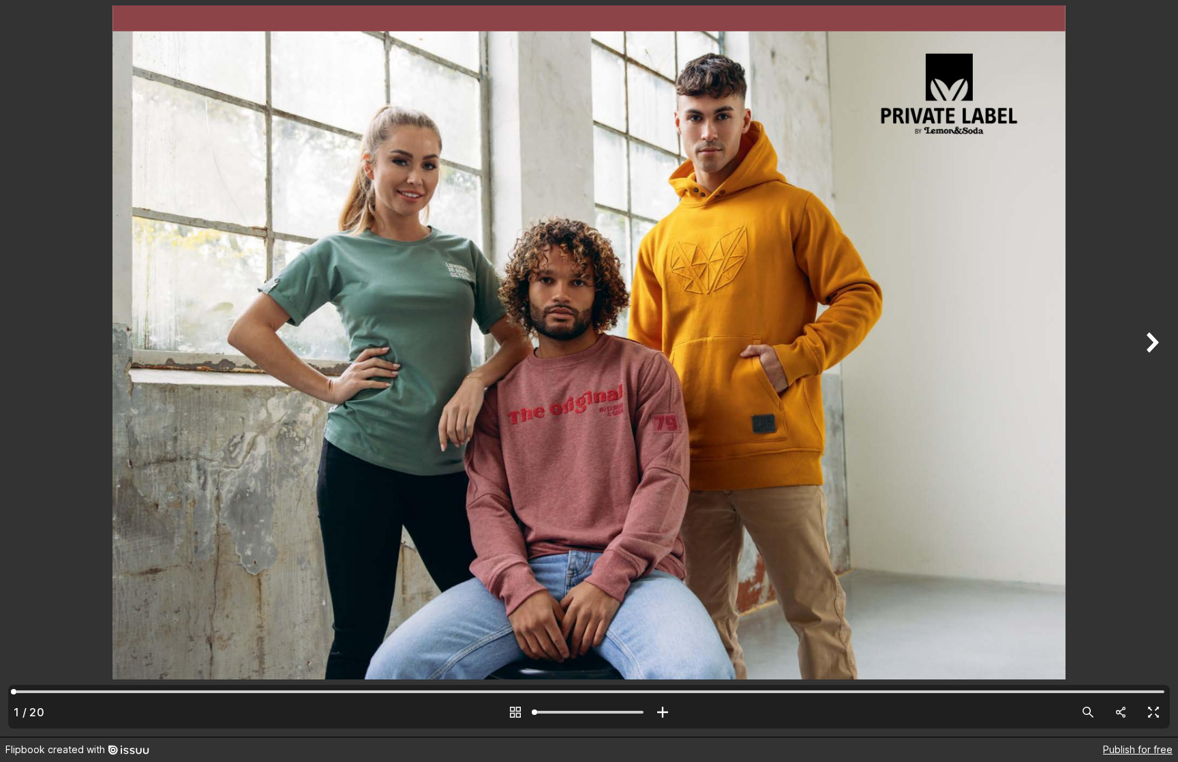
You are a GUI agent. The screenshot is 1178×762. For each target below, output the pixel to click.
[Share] (1120, 712)
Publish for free (1138, 749)
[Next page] (1150, 368)
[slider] (589, 712)
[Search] (1088, 712)
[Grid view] (515, 712)
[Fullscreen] (1153, 712)
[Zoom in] (662, 712)
